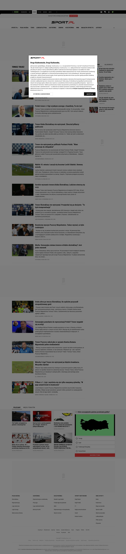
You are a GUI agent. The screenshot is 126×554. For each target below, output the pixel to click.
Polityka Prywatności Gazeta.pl (81, 88)
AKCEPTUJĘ (90, 94)
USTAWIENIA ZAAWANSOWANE (41, 94)
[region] (63, 76)
